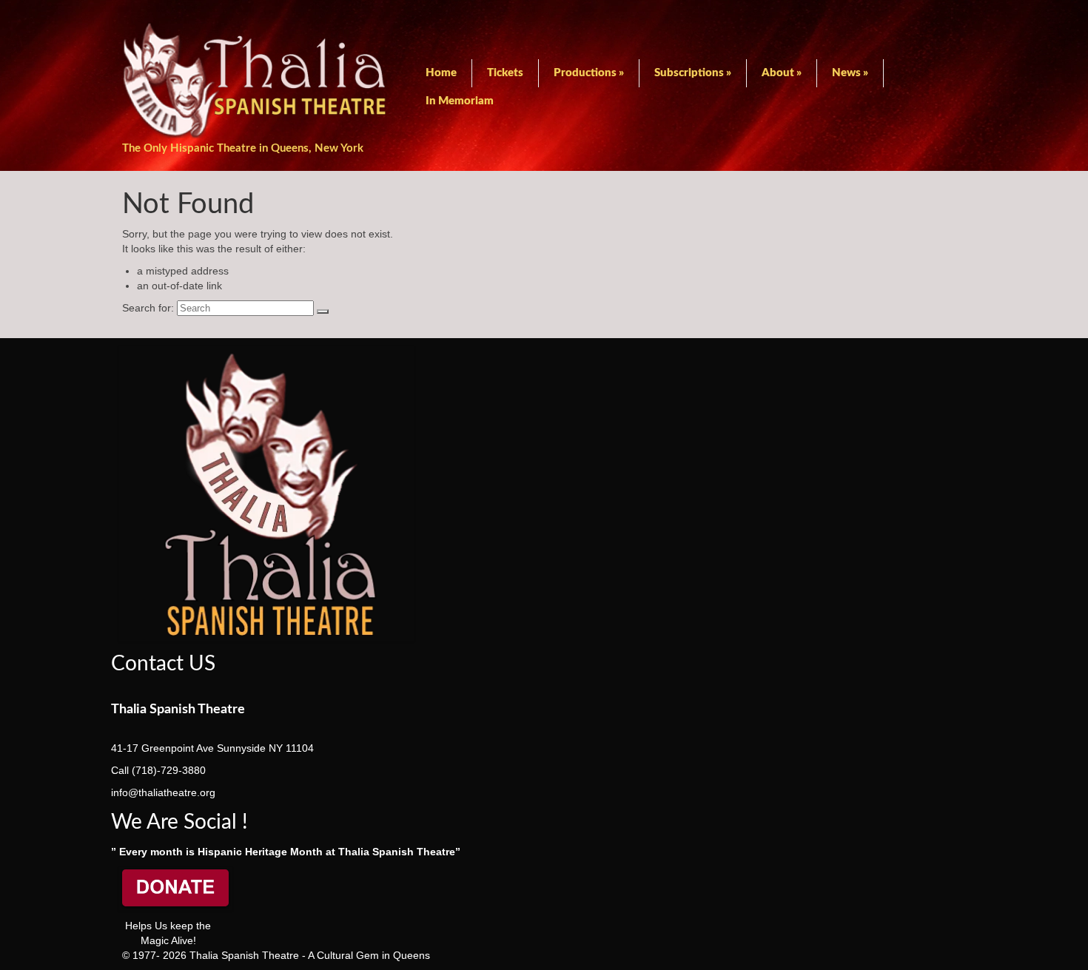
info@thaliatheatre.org (163, 792)
